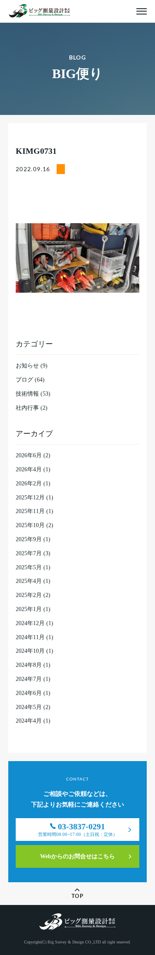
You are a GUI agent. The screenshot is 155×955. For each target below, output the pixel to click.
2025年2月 (29, 595)
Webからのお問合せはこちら (77, 856)
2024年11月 (30, 637)
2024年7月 (29, 679)
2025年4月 (29, 581)
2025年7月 (29, 553)
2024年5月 (29, 707)
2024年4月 (29, 721)
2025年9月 (29, 539)
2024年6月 (29, 693)
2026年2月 (29, 483)
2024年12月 (30, 623)
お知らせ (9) (32, 366)
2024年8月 (29, 665)
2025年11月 (30, 511)
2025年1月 (29, 609)
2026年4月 (29, 469)
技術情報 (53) (33, 394)
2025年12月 (30, 497)
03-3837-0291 (77, 829)
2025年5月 (29, 567)
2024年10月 (30, 651)
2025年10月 (30, 525)
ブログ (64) (30, 380)
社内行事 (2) (32, 408)
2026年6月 (29, 455)
